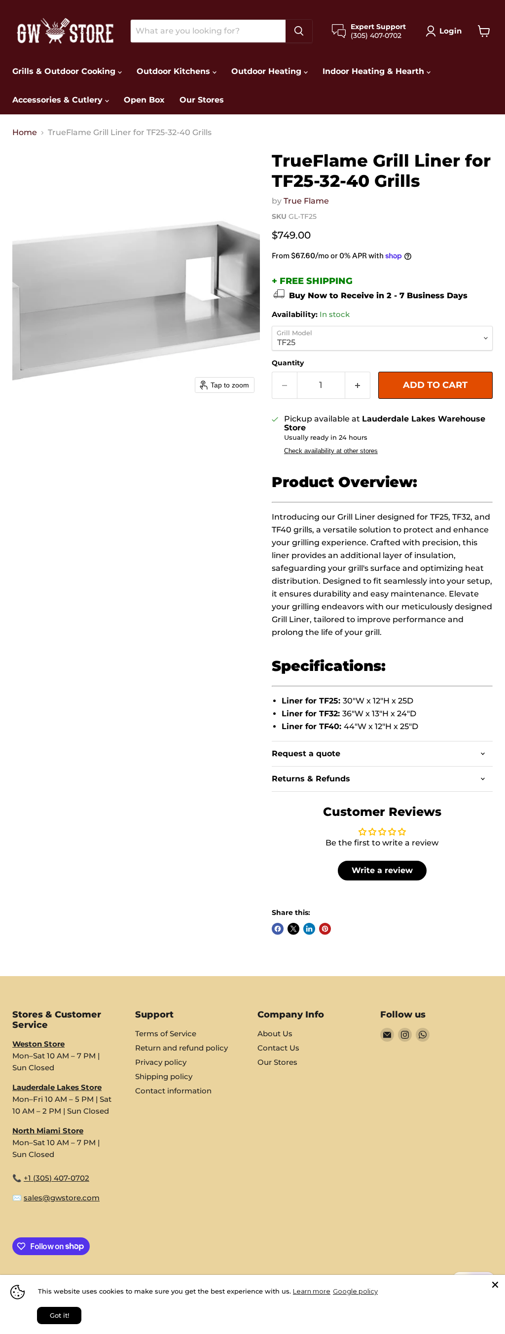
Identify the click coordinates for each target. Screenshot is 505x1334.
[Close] (495, 1285)
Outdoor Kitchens (175, 71)
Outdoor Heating (267, 71)
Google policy (355, 1291)
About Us (274, 1033)
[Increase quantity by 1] (357, 385)
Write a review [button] (382, 870)
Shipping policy (163, 1076)
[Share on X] (293, 929)
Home (24, 132)
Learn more (311, 1291)
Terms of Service (165, 1033)
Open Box (144, 100)
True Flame (306, 201)
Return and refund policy (181, 1048)
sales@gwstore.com (62, 1197)
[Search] (299, 31)
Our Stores (202, 100)
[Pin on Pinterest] (325, 929)
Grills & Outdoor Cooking (65, 71)
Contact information (173, 1090)
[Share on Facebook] (278, 929)
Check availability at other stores (331, 451)
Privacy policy (160, 1062)
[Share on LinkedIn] (309, 929)
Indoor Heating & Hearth (375, 71)
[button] (446, 31)
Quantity (288, 363)
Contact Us (278, 1048)
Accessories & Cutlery (58, 100)
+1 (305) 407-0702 (56, 1178)
